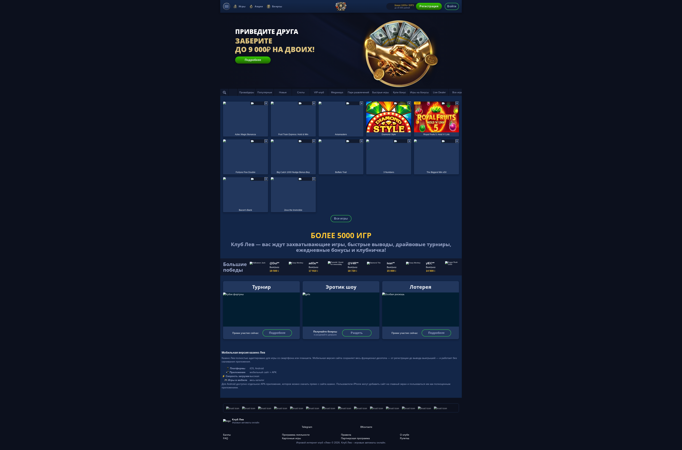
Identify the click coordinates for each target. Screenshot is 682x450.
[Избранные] (233, 92)
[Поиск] (224, 92)
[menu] (226, 6)
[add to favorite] (266, 103)
